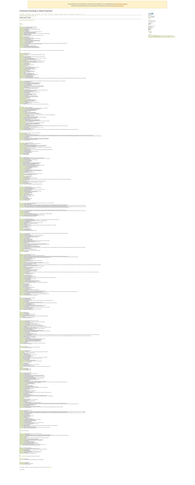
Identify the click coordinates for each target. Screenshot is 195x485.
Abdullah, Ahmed (22, 27)
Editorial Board (56, 14)
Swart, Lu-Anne (22, 406)
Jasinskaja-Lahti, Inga (22, 211)
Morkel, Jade (21, 291)
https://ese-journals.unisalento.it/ (117, 5)
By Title (150, 32)
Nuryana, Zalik (21, 309)
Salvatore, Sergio (22, 374)
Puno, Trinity (21, 343)
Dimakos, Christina (22, 124)
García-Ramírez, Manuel (23, 160)
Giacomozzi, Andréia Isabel (23, 165)
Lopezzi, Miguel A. (22, 246)
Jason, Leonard (22, 212)
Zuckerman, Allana (22, 464)
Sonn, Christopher (22, 396)
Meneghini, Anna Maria (23, 280)
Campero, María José (22, 82)
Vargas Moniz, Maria (22, 436)
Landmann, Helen (22, 234)
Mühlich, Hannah (22, 275)
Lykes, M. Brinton (22, 249)
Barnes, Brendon (22, 57)
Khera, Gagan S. (22, 225)
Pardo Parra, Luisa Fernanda (23, 323)
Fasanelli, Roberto (22, 143)
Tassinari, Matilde (22, 414)
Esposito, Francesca (22, 139)
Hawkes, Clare (21, 189)
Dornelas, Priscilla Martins (23, 126)
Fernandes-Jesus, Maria (23, 146)
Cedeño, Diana (21, 91)
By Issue (151, 31)
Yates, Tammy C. (22, 459)
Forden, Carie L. (22, 150)
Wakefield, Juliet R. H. (22, 448)
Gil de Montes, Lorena (22, 168)
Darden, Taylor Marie (22, 110)
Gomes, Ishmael (22, 173)
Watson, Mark (21, 450)
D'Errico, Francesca (22, 107)
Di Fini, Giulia (21, 118)
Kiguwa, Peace (21, 226)
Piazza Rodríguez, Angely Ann (24, 333)
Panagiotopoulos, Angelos (23, 321)
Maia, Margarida (22, 255)
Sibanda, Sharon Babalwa (23, 388)
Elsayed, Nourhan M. (22, 136)
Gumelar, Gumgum (22, 183)
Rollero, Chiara (21, 363)
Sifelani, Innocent (22, 390)
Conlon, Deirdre (22, 101)
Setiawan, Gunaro (22, 384)
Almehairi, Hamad (22, 37)
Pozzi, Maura (21, 335)
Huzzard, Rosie (22, 200)
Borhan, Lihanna (22, 68)
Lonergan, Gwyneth (22, 245)
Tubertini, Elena (22, 427)
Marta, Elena (21, 264)
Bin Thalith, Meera (22, 65)
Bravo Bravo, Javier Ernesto (23, 71)
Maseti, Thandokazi (22, 268)
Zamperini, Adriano (22, 462)
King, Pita (21, 227)
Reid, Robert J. (21, 354)
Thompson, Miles (22, 420)
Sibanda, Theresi (22, 389)
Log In (33, 14)
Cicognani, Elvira (22, 97)
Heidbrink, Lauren (22, 190)
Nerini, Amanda (22, 301)
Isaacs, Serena (21, 204)
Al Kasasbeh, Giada (22, 31)
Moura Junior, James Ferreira (23, 292)
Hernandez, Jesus (22, 192)
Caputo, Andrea (22, 86)
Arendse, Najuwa (22, 43)
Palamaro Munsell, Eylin (23, 320)
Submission (61, 14)
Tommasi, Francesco (22, 423)
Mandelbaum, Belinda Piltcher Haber (24, 258)
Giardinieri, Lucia (22, 167)
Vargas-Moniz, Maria (22, 438)
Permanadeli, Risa (22, 331)
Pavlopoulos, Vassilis (22, 330)
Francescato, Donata (22, 152)
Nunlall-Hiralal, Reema (22, 308)
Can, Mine (21, 83)
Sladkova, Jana (22, 394)
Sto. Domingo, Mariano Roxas (23, 399)
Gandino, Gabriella (22, 159)
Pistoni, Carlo (21, 334)
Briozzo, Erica (21, 72)
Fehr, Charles (21, 145)
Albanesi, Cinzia (22, 32)
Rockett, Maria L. (22, 359)
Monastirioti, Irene (22, 288)
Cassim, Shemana (22, 89)
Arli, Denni (21, 44)
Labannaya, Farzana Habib (23, 233)
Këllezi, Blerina (21, 223)
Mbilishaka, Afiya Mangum (23, 276)
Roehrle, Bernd (22, 361)
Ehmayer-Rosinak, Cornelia (23, 133)
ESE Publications (22, 14)
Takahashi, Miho (22, 410)
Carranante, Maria (22, 88)
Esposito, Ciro (21, 137)
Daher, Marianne (22, 109)
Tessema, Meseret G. (22, 418)
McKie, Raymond (22, 277)
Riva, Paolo (21, 357)
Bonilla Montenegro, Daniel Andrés (24, 67)
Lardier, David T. (22, 237)
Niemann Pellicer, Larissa (23, 303)
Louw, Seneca (21, 247)
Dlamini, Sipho (21, 125)
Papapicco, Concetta (22, 322)
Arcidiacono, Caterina (22, 39)
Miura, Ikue (21, 287)
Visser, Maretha (22, 443)
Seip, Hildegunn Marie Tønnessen (24, 383)
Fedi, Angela (21, 144)
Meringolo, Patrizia (22, 281)
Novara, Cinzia (21, 306)
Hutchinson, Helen (22, 199)
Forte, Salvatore (22, 151)
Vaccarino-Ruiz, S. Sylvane (23, 433)
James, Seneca (21, 210)
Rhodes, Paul (21, 355)
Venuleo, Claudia (22, 440)
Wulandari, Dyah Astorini (23, 453)
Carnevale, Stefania (22, 87)
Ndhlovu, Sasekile (22, 300)
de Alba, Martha (22, 112)
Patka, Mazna (21, 327)
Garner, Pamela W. (22, 161)
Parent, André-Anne (22, 324)
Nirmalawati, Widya (22, 304)
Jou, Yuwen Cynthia (22, 214)
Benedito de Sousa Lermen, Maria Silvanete (25, 62)
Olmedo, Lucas (22, 313)
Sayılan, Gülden (22, 378)
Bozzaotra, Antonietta (22, 70)
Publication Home (28, 14)
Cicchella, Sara (21, 96)
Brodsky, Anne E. (22, 73)
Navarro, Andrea (22, 299)
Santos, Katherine (22, 376)
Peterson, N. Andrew (22, 332)
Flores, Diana (21, 149)
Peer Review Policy (71, 14)
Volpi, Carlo (21, 444)
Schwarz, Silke (21, 380)
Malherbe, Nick (21, 256)
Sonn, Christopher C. (22, 397)
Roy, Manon (21, 367)
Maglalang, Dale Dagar (22, 254)
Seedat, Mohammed (22, 382)
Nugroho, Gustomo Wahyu (23, 307)
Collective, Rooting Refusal (23, 98)
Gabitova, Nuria (22, 157)
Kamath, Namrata (22, 220)
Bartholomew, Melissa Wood (23, 59)
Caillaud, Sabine (22, 81)
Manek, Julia (21, 259)
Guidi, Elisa (21, 181)
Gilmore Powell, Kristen (23, 169)
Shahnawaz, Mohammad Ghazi (24, 385)
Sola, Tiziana (21, 395)
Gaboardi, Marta (22, 158)
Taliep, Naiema (21, 411)
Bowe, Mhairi (21, 69)
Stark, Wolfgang (22, 398)
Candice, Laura (22, 84)
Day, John (21, 111)
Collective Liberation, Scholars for (24, 99)
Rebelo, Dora (21, 353)
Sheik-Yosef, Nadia (22, 386)
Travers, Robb (21, 425)
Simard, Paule (21, 391)
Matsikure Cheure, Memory (23, 269)
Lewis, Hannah (21, 242)
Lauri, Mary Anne (22, 238)
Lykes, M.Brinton (22, 251)
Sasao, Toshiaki (22, 377)
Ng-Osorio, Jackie (22, 302)
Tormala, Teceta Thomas (23, 424)
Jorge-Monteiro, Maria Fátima (23, 213)
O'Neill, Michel (21, 312)
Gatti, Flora (21, 162)
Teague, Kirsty (21, 416)
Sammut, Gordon (22, 375)
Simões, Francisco (22, 392)
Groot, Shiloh (21, 177)
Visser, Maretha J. (22, 442)
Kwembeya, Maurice (22, 230)
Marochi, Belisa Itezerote (23, 263)
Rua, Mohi (21, 368)
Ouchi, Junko (21, 317)
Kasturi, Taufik (21, 222)
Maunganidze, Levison (23, 271)
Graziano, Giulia (22, 175)
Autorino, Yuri (21, 47)
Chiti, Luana (21, 95)
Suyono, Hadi (21, 405)
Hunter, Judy (21, 197)
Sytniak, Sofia (21, 407)
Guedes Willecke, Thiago (23, 180)
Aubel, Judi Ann (22, 45)
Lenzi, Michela (21, 240)
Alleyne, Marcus (22, 36)
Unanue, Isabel (21, 430)
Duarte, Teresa (21, 127)
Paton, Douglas (22, 328)
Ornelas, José (21, 316)
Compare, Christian (22, 100)
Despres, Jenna (22, 117)
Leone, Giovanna (22, 241)
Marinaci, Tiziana (22, 262)
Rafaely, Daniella (22, 350)
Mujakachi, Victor (22, 293)
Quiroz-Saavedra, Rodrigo (23, 347)
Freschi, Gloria (21, 153)
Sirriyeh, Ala (21, 393)
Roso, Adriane (21, 365)
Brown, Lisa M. (21, 74)
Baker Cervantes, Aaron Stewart (24, 54)
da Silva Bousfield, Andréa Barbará (24, 108)
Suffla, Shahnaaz (22, 403)
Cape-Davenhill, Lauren (23, 85)
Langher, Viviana (22, 235)
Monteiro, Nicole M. (22, 289)
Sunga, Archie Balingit (22, 404)
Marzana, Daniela (22, 267)
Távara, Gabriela (22, 415)
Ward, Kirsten (21, 449)
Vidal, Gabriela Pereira (22, 441)
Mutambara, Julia (22, 294)
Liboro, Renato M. (22, 243)
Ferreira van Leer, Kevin (23, 148)
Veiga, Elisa (21, 439)
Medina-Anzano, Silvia (22, 279)
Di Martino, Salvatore (22, 119)
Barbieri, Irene (21, 55)
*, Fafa (20, 23)
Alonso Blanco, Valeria (22, 38)
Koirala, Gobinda (22, 228)
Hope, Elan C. (21, 196)
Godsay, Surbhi (22, 172)
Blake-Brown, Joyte (22, 66)
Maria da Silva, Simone (22, 261)
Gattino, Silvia (21, 164)
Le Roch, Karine (22, 239)
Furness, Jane (21, 154)
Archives (46, 14)
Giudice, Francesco (22, 170)
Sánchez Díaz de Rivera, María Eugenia (25, 379)
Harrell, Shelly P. (22, 187)
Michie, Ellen (21, 283)
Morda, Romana (22, 290)
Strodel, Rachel (22, 401)
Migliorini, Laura (22, 284)
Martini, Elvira (21, 265)
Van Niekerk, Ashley (22, 434)
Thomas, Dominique (22, 419)
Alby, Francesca (22, 34)
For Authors (66, 14)
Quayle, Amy (21, 346)
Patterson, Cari (21, 329)
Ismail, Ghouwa (22, 205)
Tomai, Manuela (22, 422)
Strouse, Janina (22, 402)
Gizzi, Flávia (21, 171)
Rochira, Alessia (22, 358)
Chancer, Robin (22, 92)
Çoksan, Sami (21, 50)
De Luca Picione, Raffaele (23, 113)
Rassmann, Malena (22, 352)
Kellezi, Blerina (21, 224)
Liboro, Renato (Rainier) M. (23, 244)
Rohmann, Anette (22, 362)
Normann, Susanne (22, 305)
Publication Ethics (78, 14)
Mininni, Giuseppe (22, 285)
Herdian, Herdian (22, 191)
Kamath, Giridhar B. (22, 219)
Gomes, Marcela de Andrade (23, 174)
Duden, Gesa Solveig (22, 128)
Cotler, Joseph (21, 103)
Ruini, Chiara (21, 369)
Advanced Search (37, 14)
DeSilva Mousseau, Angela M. (23, 116)
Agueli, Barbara (22, 28)
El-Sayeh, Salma (22, 134)
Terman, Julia (21, 417)
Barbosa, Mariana (22, 56)
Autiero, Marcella (22, 46)
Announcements (50, 14)
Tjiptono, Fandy (22, 421)
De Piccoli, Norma (22, 114)
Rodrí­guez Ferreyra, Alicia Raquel (24, 360)
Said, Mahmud (21, 373)
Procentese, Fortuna (22, 338)
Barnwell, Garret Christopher (23, 58)
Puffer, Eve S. (21, 342)
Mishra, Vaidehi (22, 286)
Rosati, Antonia (22, 364)
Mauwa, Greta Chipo (22, 272)
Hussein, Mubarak (22, 198)
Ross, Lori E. (21, 366)
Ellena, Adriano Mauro (22, 135)
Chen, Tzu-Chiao (22, 94)
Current (42, 14)
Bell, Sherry (21, 61)
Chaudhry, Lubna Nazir (23, 93)
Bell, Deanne (21, 60)
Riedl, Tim (21, 356)
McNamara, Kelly (22, 278)
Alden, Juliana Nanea (22, 35)
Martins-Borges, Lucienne (23, 266)
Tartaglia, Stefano (22, 413)
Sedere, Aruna (21, 381)
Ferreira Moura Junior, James (23, 147)
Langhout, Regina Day (22, 236)
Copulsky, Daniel (22, 102)
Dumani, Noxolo (22, 129)
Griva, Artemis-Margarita (23, 176)
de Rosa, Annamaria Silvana (23, 115)
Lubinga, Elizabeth (22, 248)
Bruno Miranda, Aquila (22, 75)
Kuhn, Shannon (22, 229)
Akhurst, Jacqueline (22, 30)
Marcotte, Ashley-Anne (23, 260)
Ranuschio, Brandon (22, 351)
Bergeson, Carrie (22, 63)
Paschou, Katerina (22, 325)
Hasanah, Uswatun (22, 188)
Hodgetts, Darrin (22, 193)
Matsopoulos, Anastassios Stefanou (24, 270)
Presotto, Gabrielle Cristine (23, 337)
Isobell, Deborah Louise (23, 207)
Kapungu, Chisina (22, 221)
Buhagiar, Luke (22, 77)
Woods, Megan (21, 452)
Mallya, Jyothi (21, 257)
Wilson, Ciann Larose (22, 451)
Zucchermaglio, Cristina (23, 463)
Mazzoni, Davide (22, 274)
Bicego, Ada (21, 64)
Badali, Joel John (22, 53)
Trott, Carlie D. (21, 426)
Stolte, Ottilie (21, 400)
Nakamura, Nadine (22, 298)
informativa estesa (48, 467)
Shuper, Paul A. (22, 387)
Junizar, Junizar (22, 215)
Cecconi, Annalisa (22, 90)
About (83, 14)
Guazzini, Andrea (22, 178)
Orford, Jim (21, 314)
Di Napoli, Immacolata (22, 121)
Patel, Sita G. (21, 326)
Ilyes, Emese (21, 203)
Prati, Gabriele (21, 336)
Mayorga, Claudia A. (22, 273)
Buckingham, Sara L (22, 76)
